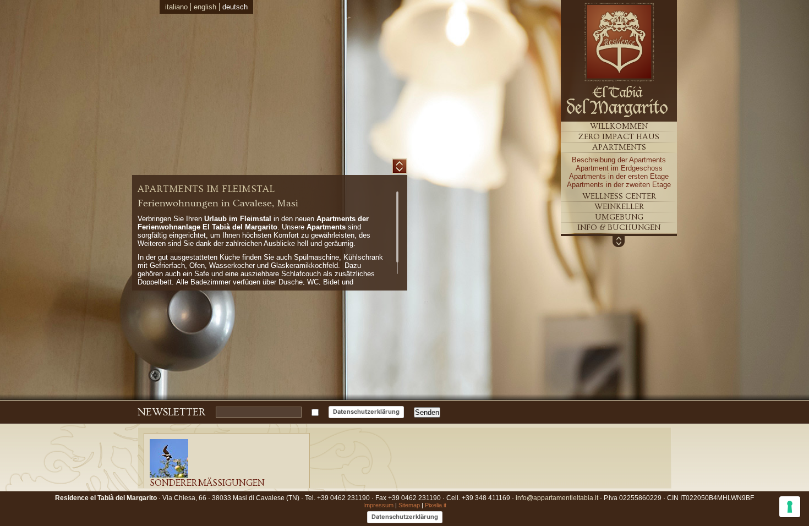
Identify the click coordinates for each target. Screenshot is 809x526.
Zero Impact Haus (618, 136)
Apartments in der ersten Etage (619, 176)
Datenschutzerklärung (366, 411)
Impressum (378, 505)
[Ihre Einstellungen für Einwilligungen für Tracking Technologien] (789, 506)
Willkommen (619, 126)
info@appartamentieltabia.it (557, 498)
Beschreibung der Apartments (619, 160)
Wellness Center (619, 196)
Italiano (176, 7)
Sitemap (409, 505)
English (205, 7)
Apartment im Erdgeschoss (619, 168)
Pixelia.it (435, 505)
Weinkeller (619, 206)
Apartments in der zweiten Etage (619, 184)
